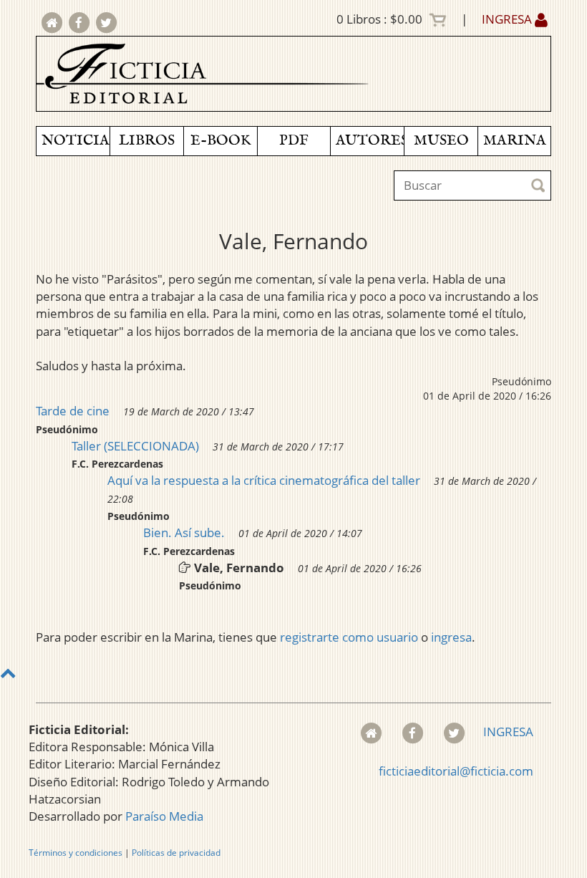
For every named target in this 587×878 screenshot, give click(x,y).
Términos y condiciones (75, 852)
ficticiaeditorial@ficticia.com (456, 771)
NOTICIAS (76, 141)
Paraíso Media (164, 816)
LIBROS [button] (147, 141)
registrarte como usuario (349, 637)
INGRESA (508, 19)
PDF (294, 141)
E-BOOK (220, 141)
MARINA (514, 141)
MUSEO (441, 141)
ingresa (451, 637)
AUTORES (370, 141)
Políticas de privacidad (176, 852)
